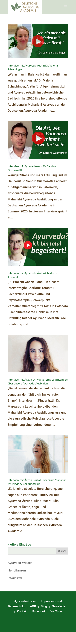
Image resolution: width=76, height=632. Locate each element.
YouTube (56, 611)
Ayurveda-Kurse (25, 601)
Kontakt (22, 611)
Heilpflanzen (17, 570)
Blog (44, 606)
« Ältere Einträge (19, 544)
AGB (33, 606)
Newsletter (59, 606)
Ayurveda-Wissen (20, 563)
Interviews (15, 578)
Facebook (39, 611)
